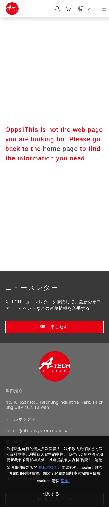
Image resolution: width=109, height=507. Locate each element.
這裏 (65, 481)
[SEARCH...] (57, 8)
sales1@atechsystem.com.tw (36, 430)
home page (60, 148)
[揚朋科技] (54, 366)
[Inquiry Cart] (69, 8)
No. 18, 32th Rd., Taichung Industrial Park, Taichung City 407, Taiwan (54, 405)
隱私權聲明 (48, 467)
